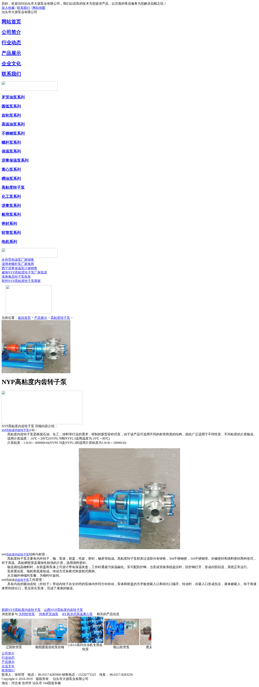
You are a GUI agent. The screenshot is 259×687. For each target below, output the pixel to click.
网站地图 (38, 7)
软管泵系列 (11, 232)
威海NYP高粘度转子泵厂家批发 (24, 272)
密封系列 (9, 223)
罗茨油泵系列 (13, 97)
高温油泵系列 (13, 124)
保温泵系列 (11, 151)
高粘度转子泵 (13, 187)
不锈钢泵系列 (13, 133)
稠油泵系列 (11, 178)
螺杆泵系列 (11, 142)
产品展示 (11, 53)
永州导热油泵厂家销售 (18, 259)
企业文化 (11, 63)
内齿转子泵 (22, 579)
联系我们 (23, 7)
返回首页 (24, 317)
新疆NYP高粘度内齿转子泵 (21, 610)
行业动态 (11, 42)
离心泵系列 (11, 169)
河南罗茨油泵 (48, 614)
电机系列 (9, 242)
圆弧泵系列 (11, 106)
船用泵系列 (11, 214)
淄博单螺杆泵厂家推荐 (18, 264)
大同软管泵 (27, 614)
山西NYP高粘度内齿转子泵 (63, 610)
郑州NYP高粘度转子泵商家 (21, 281)
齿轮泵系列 (11, 115)
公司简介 (11, 32)
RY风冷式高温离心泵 (77, 614)
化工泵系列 (11, 196)
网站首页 (11, 21)
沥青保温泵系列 (15, 160)
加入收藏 (8, 7)
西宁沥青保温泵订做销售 (19, 268)
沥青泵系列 (11, 205)
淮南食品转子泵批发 (16, 276)
